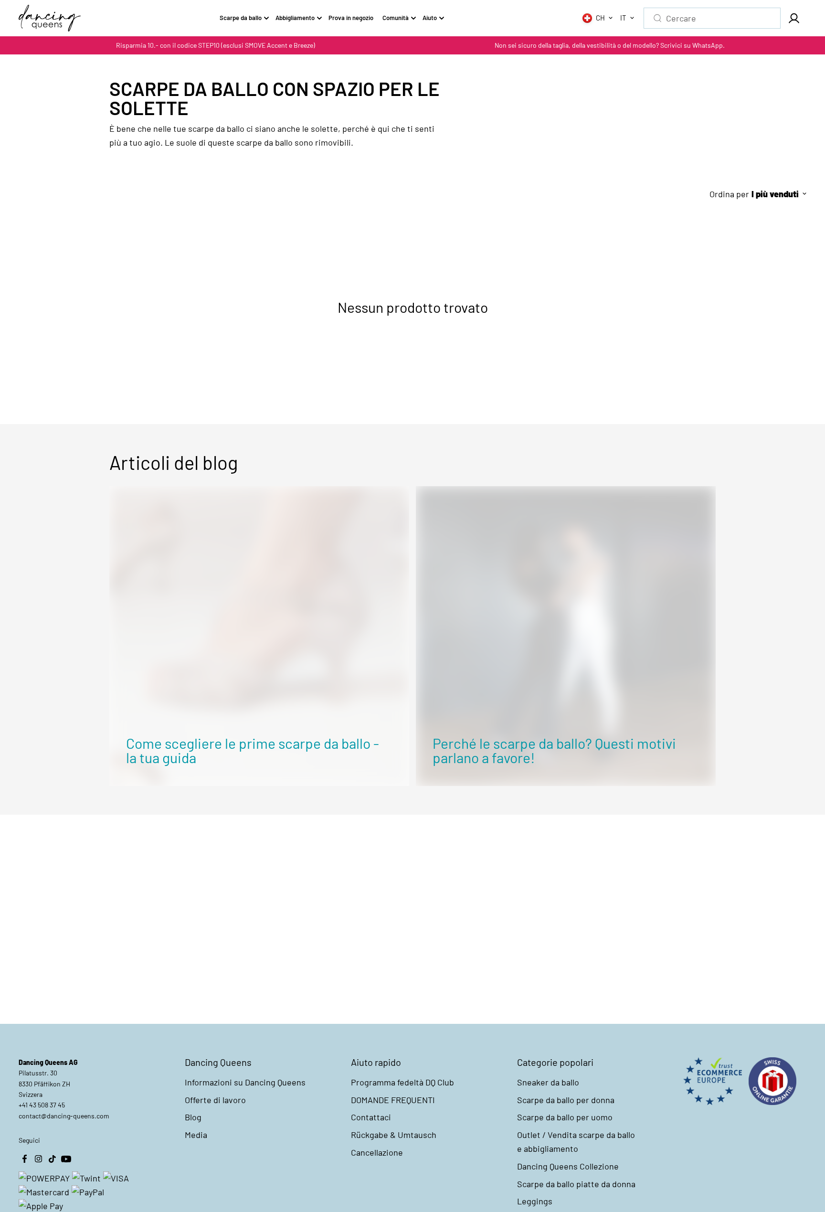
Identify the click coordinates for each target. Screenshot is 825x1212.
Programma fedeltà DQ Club (402, 1082)
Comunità (395, 17)
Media (196, 1134)
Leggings (534, 1201)
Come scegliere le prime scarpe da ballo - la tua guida (252, 750)
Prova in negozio (350, 17)
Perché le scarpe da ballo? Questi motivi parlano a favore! (554, 750)
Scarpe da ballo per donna (565, 1100)
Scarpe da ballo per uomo (565, 1117)
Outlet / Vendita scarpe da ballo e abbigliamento (576, 1141)
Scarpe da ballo (241, 17)
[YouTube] (66, 1159)
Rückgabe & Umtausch (393, 1134)
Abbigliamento (295, 17)
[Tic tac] (52, 1159)
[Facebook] (24, 1159)
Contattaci (371, 1117)
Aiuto (430, 17)
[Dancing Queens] (50, 18)
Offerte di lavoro (215, 1100)
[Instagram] (38, 1159)
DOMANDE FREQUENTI (393, 1100)
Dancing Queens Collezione (568, 1166)
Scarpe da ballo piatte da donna (576, 1184)
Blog (193, 1117)
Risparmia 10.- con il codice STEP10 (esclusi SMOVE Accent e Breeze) (215, 45)
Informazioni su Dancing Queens (245, 1082)
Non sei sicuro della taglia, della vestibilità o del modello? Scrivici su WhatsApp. (610, 45)
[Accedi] (793, 18)
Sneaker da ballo (548, 1082)
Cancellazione (377, 1152)
